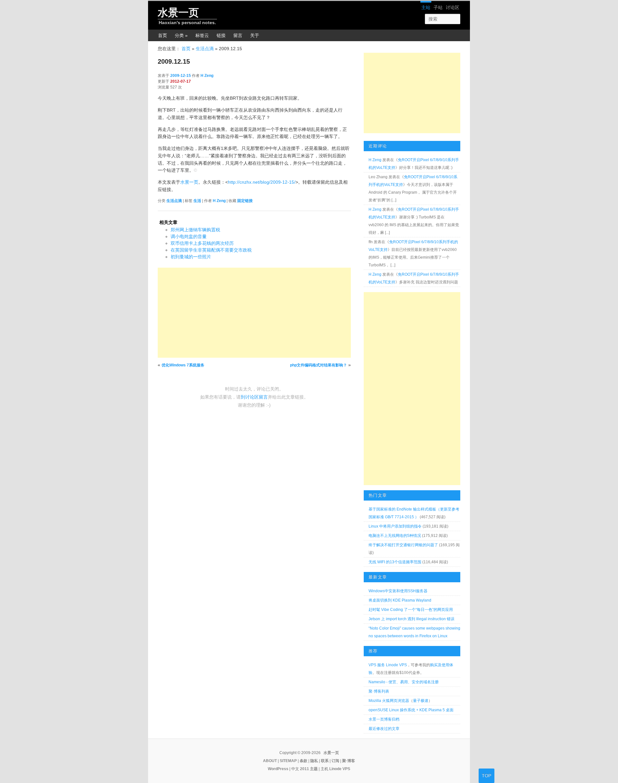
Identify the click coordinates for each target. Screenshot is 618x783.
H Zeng (207, 75)
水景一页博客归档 (384, 719)
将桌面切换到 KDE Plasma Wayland (400, 600)
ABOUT (270, 761)
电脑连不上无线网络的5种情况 (395, 535)
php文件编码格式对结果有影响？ (318, 365)
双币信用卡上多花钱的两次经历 (202, 243)
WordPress (278, 769)
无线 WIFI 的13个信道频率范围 (395, 562)
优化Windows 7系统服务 (183, 365)
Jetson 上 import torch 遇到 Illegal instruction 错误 (411, 619)
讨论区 (452, 7)
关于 (254, 35)
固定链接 (245, 200)
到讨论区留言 (254, 397)
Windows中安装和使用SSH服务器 (398, 591)
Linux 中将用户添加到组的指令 (395, 526)
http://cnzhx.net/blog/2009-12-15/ (261, 182)
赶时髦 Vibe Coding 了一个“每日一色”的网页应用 (411, 609)
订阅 (335, 761)
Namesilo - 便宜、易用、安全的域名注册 (404, 682)
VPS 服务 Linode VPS (388, 665)
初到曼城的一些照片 (191, 256)
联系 (325, 761)
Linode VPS (339, 769)
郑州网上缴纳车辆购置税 (195, 229)
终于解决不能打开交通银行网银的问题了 (403, 545)
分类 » (181, 35)
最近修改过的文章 (384, 728)
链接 (221, 35)
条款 (303, 761)
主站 (425, 7)
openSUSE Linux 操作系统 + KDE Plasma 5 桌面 (411, 710)
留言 (237, 35)
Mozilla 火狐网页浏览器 (389, 700)
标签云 (202, 35)
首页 (162, 35)
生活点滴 (205, 48)
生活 (197, 200)
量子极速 (420, 700)
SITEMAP (288, 761)
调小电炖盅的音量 (189, 236)
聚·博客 (348, 761)
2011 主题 (309, 769)
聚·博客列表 (379, 691)
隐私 (314, 761)
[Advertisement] (254, 313)
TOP (486, 775)
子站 (438, 7)
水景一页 (178, 12)
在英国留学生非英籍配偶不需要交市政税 (211, 250)
